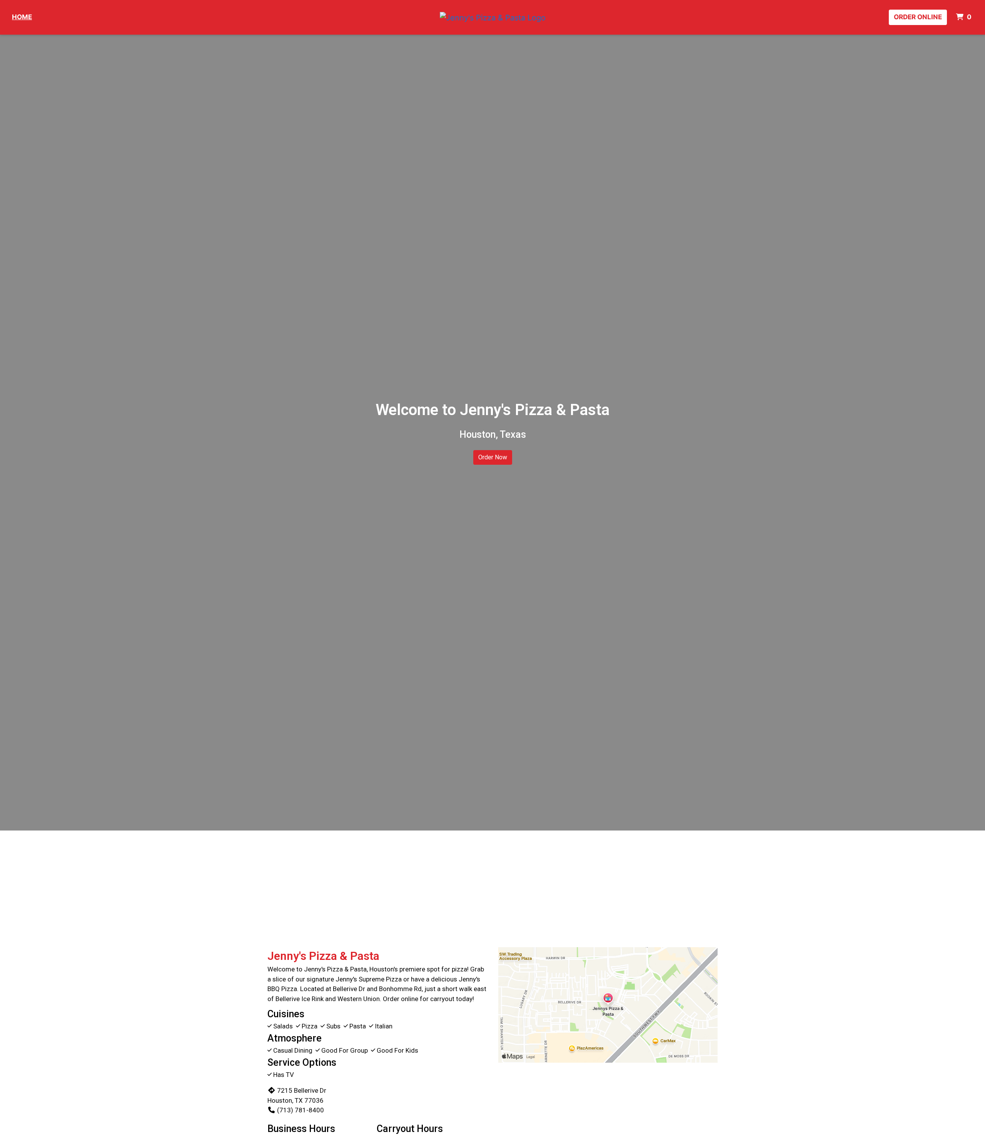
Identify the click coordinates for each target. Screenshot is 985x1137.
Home (22, 17)
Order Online (918, 17)
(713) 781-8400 (300, 1110)
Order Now (492, 457)
